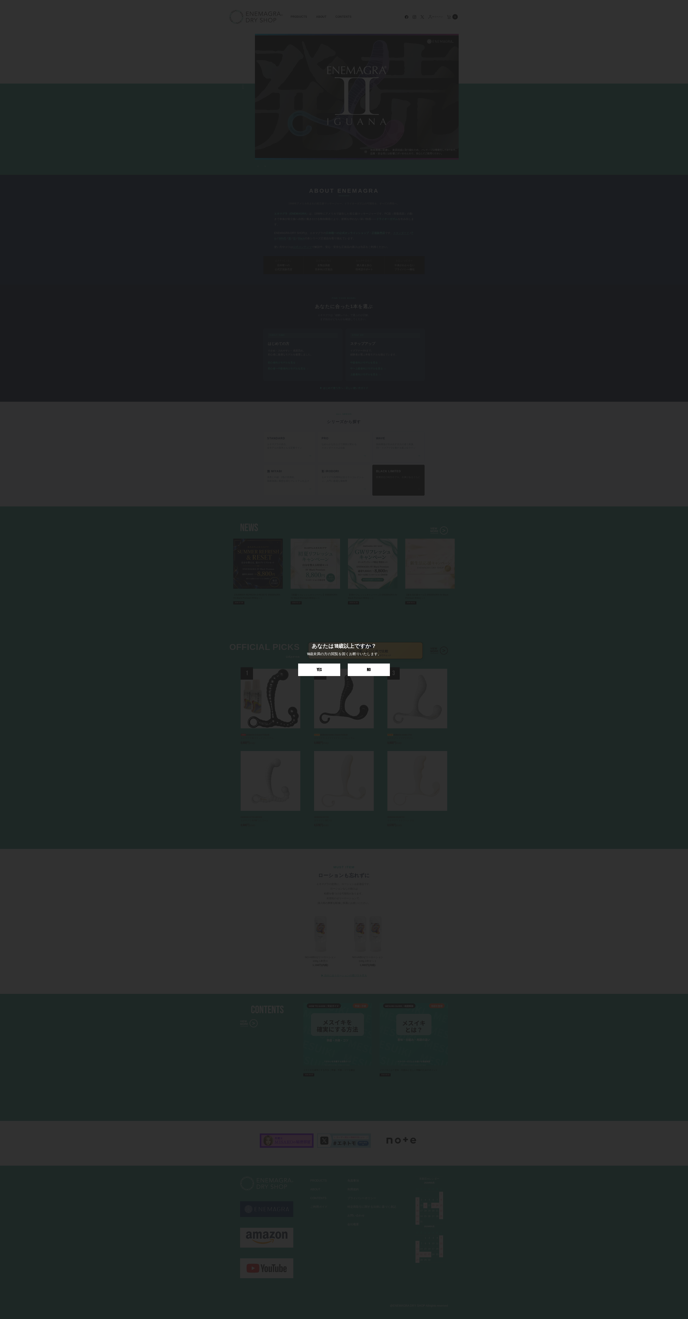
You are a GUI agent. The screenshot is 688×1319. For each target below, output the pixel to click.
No (369, 669)
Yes (319, 669)
